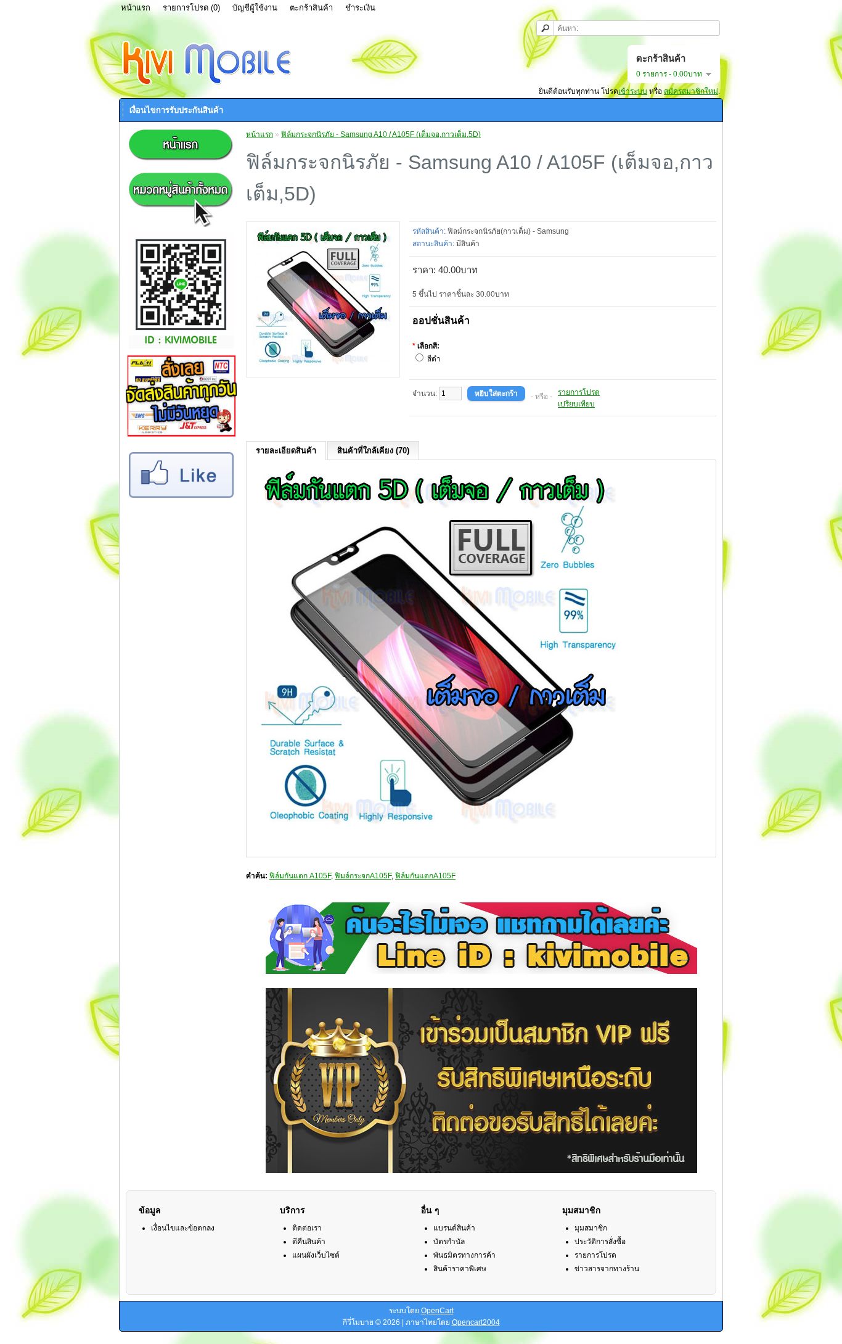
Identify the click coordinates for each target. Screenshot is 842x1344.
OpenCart (437, 1310)
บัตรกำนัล (449, 1241)
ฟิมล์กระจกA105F (363, 876)
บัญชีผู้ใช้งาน (254, 7)
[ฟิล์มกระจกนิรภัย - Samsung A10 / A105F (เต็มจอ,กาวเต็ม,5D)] (323, 366)
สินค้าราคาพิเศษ (459, 1268)
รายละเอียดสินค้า (286, 450)
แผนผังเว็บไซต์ (316, 1255)
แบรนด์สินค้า (454, 1228)
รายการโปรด (579, 392)
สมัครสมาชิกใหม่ (691, 91)
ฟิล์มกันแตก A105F (300, 876)
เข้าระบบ (632, 91)
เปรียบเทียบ (576, 404)
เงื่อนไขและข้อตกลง (183, 1228)
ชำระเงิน (360, 7)
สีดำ (434, 359)
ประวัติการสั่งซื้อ (600, 1241)
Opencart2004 (476, 1322)
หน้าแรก (135, 7)
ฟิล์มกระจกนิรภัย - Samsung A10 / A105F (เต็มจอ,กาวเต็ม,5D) (381, 134)
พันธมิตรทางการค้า (464, 1255)
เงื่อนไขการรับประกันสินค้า (176, 110)
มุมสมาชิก (590, 1228)
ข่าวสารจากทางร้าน (606, 1268)
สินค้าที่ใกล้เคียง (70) (373, 450)
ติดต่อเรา (307, 1228)
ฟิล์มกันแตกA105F (425, 876)
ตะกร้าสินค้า (311, 7)
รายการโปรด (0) (191, 7)
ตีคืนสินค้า (308, 1241)
